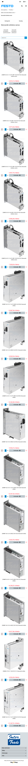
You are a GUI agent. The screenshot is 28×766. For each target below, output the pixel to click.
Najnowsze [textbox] (4, 37)
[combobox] (14, 38)
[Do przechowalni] (26, 83)
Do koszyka (16, 83)
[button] (24, 1)
